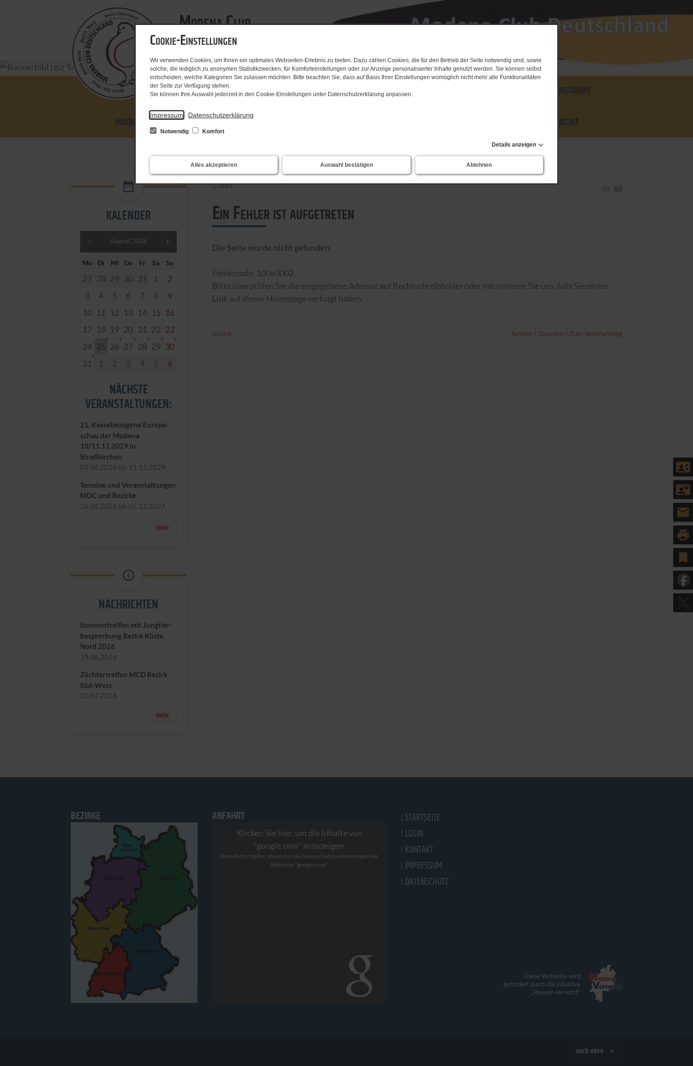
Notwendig (174, 131)
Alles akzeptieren (213, 165)
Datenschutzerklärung (221, 115)
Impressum (166, 115)
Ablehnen (479, 165)
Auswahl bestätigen (346, 165)
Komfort (212, 131)
